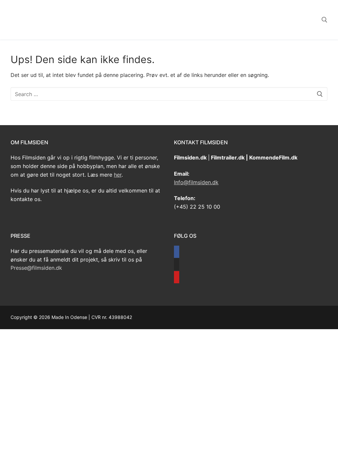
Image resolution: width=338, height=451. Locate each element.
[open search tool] (324, 20)
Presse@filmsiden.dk (36, 267)
